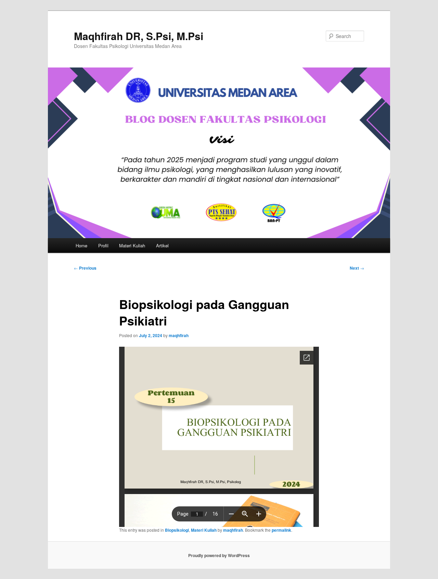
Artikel (162, 245)
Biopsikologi (177, 530)
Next (357, 268)
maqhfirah (179, 335)
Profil (103, 245)
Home (81, 245)
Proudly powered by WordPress (219, 555)
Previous (85, 268)
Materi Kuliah (132, 245)
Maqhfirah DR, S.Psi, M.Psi (138, 35)
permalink (281, 530)
